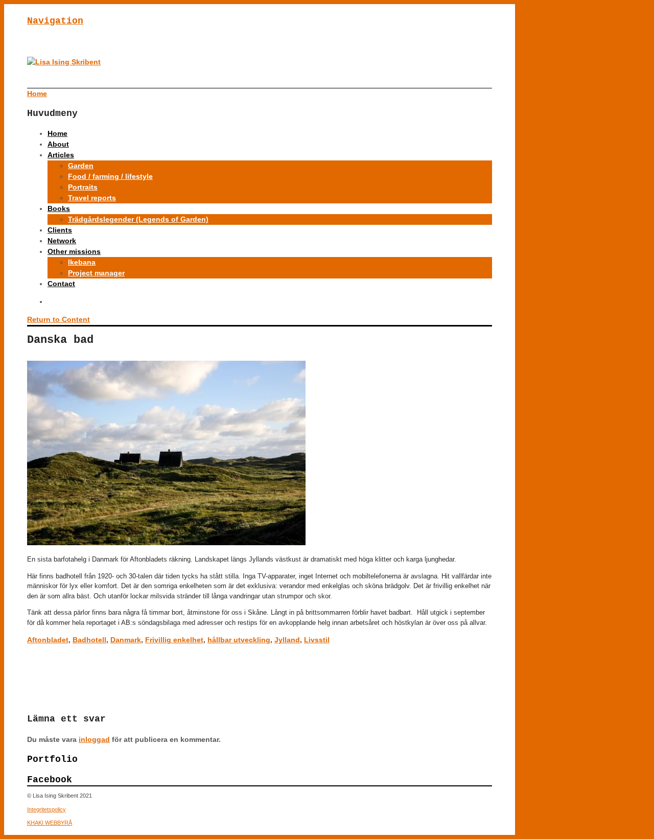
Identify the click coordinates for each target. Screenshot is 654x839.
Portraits (83, 187)
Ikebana (82, 262)
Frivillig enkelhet (174, 640)
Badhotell (89, 640)
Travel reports (92, 198)
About (58, 144)
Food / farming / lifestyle (110, 176)
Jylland (287, 640)
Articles (61, 155)
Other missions (74, 251)
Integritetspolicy (46, 809)
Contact (61, 283)
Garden (81, 165)
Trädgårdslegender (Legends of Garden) (138, 219)
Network (62, 241)
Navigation (55, 21)
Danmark (125, 640)
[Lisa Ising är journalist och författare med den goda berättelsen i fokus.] (64, 62)
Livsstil (317, 640)
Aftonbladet (47, 640)
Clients (60, 230)
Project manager (96, 273)
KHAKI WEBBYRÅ (49, 823)
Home (57, 133)
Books (59, 208)
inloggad (94, 739)
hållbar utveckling (238, 640)
